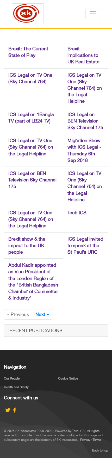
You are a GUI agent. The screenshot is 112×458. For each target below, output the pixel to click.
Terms (97, 440)
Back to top (100, 450)
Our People (12, 378)
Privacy (85, 440)
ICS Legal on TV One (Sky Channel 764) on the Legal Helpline (84, 88)
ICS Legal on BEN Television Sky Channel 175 (85, 121)
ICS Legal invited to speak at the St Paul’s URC (85, 245)
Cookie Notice (68, 378)
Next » (42, 314)
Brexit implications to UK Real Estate (83, 55)
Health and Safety (16, 387)
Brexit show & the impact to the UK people (26, 245)
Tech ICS (76, 212)
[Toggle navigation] (92, 14)
